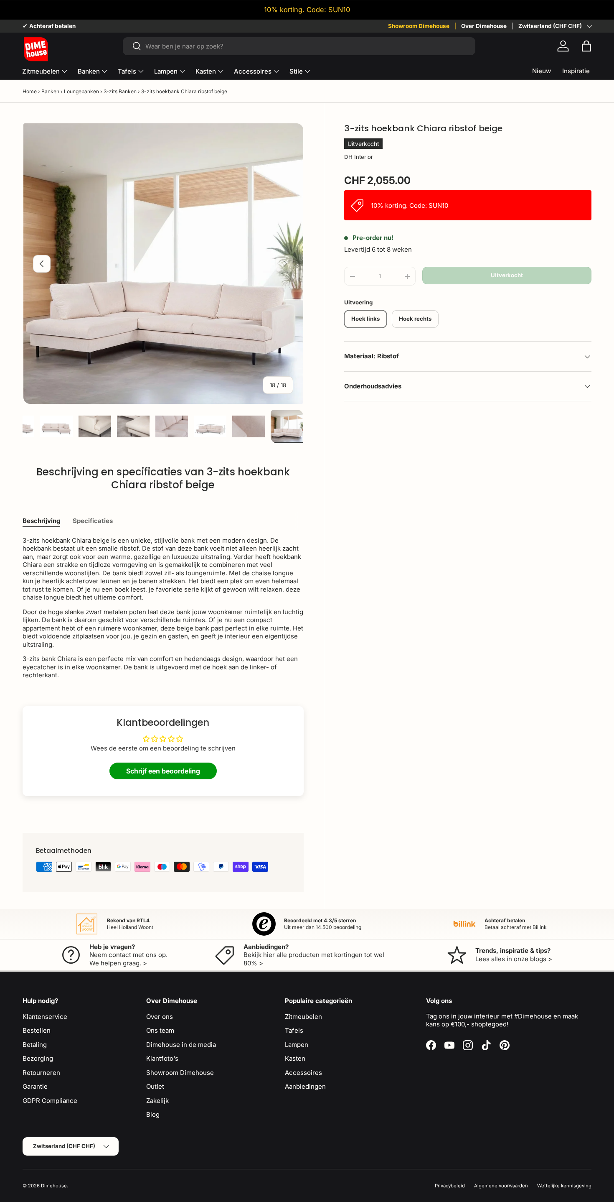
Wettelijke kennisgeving (564, 1186)
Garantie (35, 1086)
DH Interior (358, 156)
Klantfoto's (162, 1058)
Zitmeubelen (41, 71)
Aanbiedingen (305, 1086)
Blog (153, 1114)
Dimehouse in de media (181, 1045)
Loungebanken (81, 91)
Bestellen (37, 1030)
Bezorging (38, 1058)
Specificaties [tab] (93, 521)
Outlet (155, 1086)
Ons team (160, 1030)
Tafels (127, 71)
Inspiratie (576, 71)
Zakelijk (157, 1101)
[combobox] (299, 46)
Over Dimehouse (484, 26)
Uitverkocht (507, 275)
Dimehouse (54, 1186)
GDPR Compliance (50, 1101)
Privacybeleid (450, 1186)
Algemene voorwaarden (501, 1186)
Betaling (35, 1045)
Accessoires (252, 71)
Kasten (205, 71)
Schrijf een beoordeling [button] (163, 771)
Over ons (159, 1017)
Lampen (166, 71)
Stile (296, 71)
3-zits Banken (120, 91)
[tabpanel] (163, 607)
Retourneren (41, 1073)
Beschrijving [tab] (41, 521)
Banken (89, 71)
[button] (586, 46)
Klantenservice (45, 1017)
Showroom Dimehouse (418, 26)
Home (30, 91)
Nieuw (541, 71)
